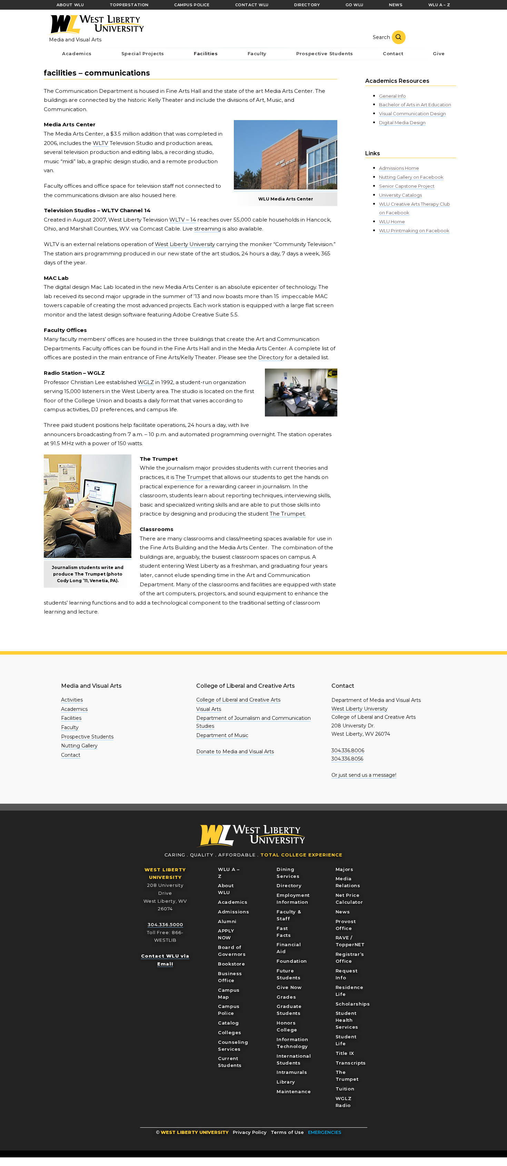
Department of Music (222, 735)
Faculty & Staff (289, 915)
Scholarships (353, 1004)
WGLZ (146, 382)
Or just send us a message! (363, 775)
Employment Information (293, 898)
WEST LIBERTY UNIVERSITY (195, 1132)
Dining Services (288, 872)
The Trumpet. (288, 513)
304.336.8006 (347, 750)
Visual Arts (208, 709)
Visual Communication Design (412, 113)
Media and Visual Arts (75, 40)
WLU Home (392, 221)
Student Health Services (347, 1020)
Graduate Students (289, 1009)
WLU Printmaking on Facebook (414, 230)
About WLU (225, 889)
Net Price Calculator (349, 898)
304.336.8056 (347, 759)
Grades (286, 997)
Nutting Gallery (79, 746)
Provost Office (346, 925)
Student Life (346, 1040)
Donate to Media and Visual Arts (235, 751)
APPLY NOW (226, 934)
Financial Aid (289, 948)
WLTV (100, 143)
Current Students (230, 1062)
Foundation (292, 961)
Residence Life (350, 990)
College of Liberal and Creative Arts (238, 700)
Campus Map (229, 993)
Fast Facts (284, 931)
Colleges (229, 1032)
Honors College (287, 1026)
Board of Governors (232, 950)
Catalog (228, 1023)
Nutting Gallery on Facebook (411, 177)
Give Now (289, 987)
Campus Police (229, 1009)
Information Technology (292, 1043)
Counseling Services (233, 1045)
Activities (72, 700)
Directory (271, 357)
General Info (392, 96)
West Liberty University (95, 25)
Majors (345, 869)
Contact (70, 755)
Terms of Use (287, 1132)
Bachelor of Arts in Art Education (415, 104)
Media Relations (348, 882)
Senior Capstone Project (407, 186)
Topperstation (129, 4)
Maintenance (294, 1091)
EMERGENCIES (324, 1132)
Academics (74, 709)
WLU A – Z (229, 872)
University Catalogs (400, 195)
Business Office (230, 977)
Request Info (347, 974)
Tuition (345, 1088)
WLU (251, 836)
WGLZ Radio (344, 1102)
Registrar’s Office (350, 957)
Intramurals (292, 1072)
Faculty (70, 727)
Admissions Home (399, 168)
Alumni (227, 921)
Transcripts (351, 1063)
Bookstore (231, 964)
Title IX (345, 1053)
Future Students (288, 974)
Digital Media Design (402, 122)
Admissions (233, 911)
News (343, 911)
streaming (207, 228)
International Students (294, 1059)
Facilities (71, 718)
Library (286, 1082)
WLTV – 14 (182, 219)
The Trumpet (193, 477)
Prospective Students (87, 737)
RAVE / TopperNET (350, 941)
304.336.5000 (165, 924)
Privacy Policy (250, 1132)
